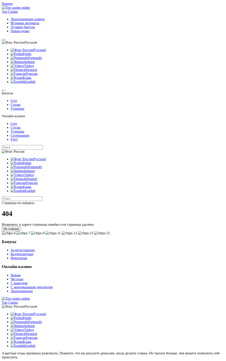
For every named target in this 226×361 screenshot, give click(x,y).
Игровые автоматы (25, 23)
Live (14, 100)
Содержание (20, 135)
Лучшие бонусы (23, 27)
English (30, 82)
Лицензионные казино (28, 19)
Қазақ (27, 78)
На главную (11, 229)
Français (32, 74)
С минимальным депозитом (32, 287)
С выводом (19, 283)
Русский (39, 50)
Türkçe (29, 66)
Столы (16, 104)
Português (35, 58)
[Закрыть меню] (3, 90)
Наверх (7, 4)
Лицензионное (22, 291)
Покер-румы (20, 31)
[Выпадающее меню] (3, 39)
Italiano (29, 62)
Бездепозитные (22, 254)
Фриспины (19, 258)
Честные (17, 279)
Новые (16, 275)
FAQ (14, 139)
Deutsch (31, 70)
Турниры (17, 108)
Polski (27, 54)
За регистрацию (23, 250)
